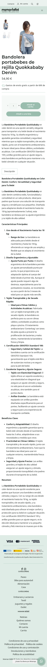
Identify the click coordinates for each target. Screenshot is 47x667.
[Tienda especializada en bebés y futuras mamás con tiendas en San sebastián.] (18, 10)
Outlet (23, 607)
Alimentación (24, 584)
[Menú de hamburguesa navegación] (42, 10)
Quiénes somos (24, 620)
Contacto (23, 624)
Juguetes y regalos (23, 604)
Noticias (23, 617)
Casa (23, 587)
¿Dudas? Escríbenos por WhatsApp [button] (25, 661)
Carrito (23, 630)
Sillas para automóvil (23, 580)
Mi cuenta (23, 627)
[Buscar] (32, 3)
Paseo (23, 577)
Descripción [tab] (9, 171)
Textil (23, 600)
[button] (7, 105)
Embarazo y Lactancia (24, 597)
